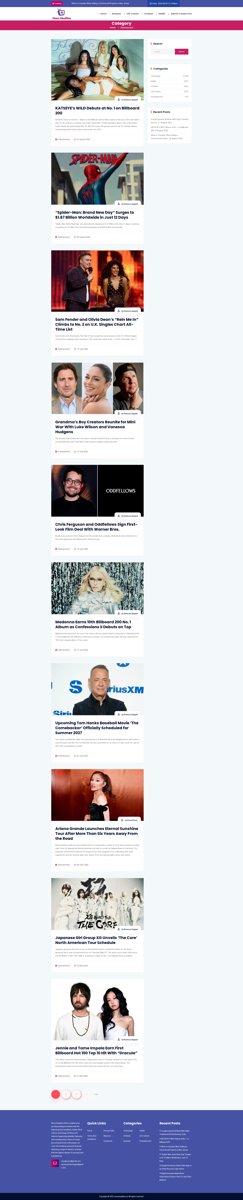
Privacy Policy (109, 1131)
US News (148, 13)
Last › (96, 1094)
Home (103, 13)
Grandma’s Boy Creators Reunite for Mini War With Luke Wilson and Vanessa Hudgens (95, 427)
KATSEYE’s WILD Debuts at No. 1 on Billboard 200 (97, 110)
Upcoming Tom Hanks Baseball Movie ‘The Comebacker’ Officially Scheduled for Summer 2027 (96, 728)
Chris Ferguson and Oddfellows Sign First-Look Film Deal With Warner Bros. (96, 527)
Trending (57, 3)
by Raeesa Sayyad (129, 100)
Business (116, 13)
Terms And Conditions (91, 1137)
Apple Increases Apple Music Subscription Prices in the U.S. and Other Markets (175, 1176)
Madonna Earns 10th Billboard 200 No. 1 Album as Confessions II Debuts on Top (93, 624)
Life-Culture (133, 13)
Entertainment (145, 1141)
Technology (155, 76)
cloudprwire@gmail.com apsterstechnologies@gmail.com (72, 1164)
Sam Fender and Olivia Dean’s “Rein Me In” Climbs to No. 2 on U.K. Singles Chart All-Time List (96, 324)
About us (107, 1136)
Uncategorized (157, 97)
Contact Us (108, 1141)
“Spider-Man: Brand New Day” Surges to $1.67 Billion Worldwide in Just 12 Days (104, 3)
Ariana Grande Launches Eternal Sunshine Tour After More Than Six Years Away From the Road (96, 833)
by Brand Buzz (131, 820)
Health (161, 13)
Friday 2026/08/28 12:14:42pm (165, 3)
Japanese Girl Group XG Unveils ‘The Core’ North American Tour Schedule (96, 940)
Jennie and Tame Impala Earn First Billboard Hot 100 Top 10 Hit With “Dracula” (96, 1050)
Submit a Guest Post (181, 13)
